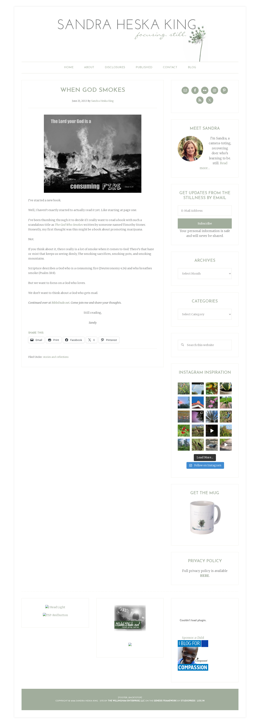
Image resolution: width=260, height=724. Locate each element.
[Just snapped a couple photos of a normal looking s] (198, 417)
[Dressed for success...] (226, 417)
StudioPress (188, 701)
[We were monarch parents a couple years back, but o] (212, 388)
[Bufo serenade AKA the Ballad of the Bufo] (212, 431)
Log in (201, 701)
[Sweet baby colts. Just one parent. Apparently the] (198, 431)
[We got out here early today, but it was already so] (184, 417)
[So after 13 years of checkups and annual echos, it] (212, 403)
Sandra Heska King (130, 38)
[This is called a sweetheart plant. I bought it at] (226, 388)
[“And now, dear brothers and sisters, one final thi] (184, 388)
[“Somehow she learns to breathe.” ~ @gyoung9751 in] (184, 445)
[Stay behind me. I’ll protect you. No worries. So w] (226, 445)
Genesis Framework (165, 701)
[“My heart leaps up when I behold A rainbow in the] (198, 388)
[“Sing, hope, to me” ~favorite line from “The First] (184, 431)
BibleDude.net (60, 302)
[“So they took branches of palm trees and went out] (212, 417)
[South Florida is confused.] (226, 431)
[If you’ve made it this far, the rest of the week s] (212, 445)
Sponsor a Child (193, 638)
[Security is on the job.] (198, 403)
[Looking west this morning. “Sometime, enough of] (184, 403)
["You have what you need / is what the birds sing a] (198, 445)
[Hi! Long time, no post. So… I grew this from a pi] (226, 403)
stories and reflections (55, 356)
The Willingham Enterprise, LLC (126, 701)
